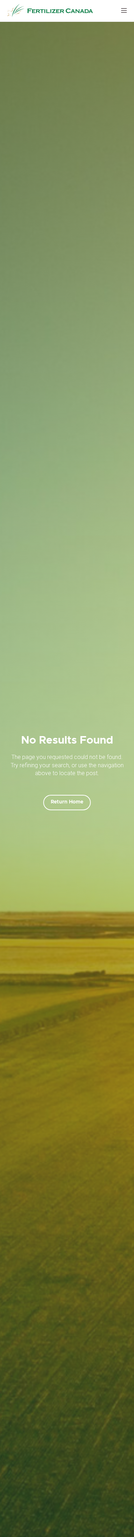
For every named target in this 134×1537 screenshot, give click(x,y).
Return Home (67, 802)
